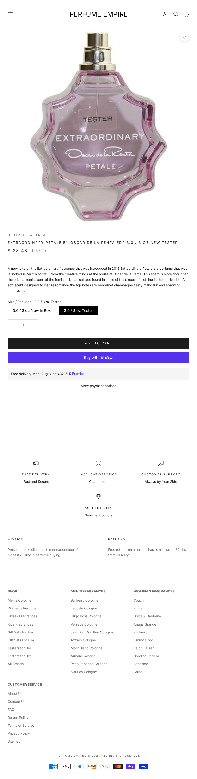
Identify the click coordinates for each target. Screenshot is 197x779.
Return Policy (18, 717)
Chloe (138, 672)
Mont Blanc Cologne (86, 648)
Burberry (140, 632)
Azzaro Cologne (83, 640)
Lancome (141, 664)
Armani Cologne (83, 656)
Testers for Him (19, 656)
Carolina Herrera (146, 656)
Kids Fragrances (20, 624)
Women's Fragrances (154, 591)
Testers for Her (19, 648)
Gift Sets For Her (20, 632)
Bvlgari (139, 608)
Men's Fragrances (88, 591)
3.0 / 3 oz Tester (78, 310)
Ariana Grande (145, 624)
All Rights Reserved (121, 755)
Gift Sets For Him (21, 640)
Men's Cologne (19, 600)
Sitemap (14, 741)
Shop (12, 591)
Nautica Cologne (84, 672)
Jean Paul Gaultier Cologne (92, 632)
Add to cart (98, 343)
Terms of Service (21, 725)
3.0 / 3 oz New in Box (32, 310)
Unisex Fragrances (22, 616)
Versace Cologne (84, 624)
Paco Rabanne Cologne (89, 664)
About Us (15, 693)
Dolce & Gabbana (147, 616)
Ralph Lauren (144, 648)
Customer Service (25, 684)
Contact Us (16, 701)
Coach (139, 600)
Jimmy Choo (143, 640)
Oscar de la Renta (27, 235)
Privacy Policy (19, 733)
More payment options (98, 386)
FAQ (11, 709)
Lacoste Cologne (84, 608)
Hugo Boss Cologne (86, 616)
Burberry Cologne (84, 600)
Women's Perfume (22, 608)
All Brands (16, 664)
